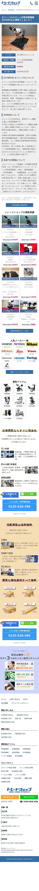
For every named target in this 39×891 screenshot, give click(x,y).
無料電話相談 (19, 504)
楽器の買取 (5, 771)
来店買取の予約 (6, 718)
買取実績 (11, 10)
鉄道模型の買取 (17, 771)
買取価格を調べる (10, 797)
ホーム (4, 10)
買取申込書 (28, 718)
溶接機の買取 (5, 782)
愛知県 (4, 839)
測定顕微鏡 (16, 752)
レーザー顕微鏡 (6, 756)
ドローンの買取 (20, 775)
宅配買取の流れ (20, 733)
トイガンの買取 (6, 775)
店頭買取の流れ (6, 737)
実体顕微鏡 (5, 752)
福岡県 (4, 831)
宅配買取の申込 (11, 624)
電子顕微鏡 (19, 756)
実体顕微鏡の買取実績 (19, 205)
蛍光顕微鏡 (26, 752)
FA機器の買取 (6, 778)
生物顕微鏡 (5, 749)
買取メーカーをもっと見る (19, 372)
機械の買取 (28, 778)
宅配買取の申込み (22, 715)
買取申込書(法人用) (7, 722)
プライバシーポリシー (20, 703)
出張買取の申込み (7, 715)
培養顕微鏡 (26, 749)
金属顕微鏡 (16, 749)
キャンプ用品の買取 (26, 767)
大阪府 (4, 822)
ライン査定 (29, 494)
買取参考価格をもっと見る (19, 331)
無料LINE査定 (29, 797)
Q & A (25, 699)
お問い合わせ (15, 699)
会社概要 (4, 703)
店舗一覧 (18, 718)
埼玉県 (4, 811)
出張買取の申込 (11, 495)
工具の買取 (17, 778)
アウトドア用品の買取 (8, 767)
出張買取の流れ (6, 733)
